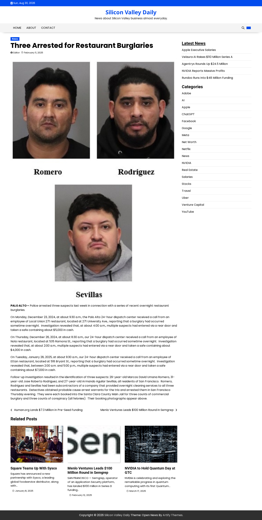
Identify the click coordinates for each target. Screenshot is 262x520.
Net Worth (189, 142)
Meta (185, 135)
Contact (48, 28)
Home (17, 28)
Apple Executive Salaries (199, 50)
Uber (185, 198)
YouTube (188, 212)
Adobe (186, 93)
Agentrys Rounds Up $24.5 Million (205, 64)
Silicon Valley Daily (131, 12)
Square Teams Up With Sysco (34, 468)
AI (183, 100)
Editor (16, 52)
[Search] (243, 28)
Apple (186, 107)
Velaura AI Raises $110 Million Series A (207, 57)
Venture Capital (193, 205)
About (31, 28)
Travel (186, 191)
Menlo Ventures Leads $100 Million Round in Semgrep (90, 470)
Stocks (186, 184)
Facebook (189, 121)
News (15, 39)
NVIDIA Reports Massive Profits (203, 71)
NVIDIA (186, 163)
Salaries (187, 177)
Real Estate (190, 170)
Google (187, 128)
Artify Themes (173, 515)
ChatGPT (188, 114)
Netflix (186, 149)
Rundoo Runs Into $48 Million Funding (207, 78)
